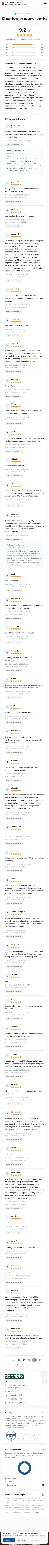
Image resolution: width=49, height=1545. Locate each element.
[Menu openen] (45, 3)
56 (19, 1360)
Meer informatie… (33, 1512)
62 (22, 1365)
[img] (35, 63)
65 (32, 1365)
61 (17, 1365)
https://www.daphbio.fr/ (17, 1403)
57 (24, 1360)
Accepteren (9, 1540)
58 (29, 1360)
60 (40, 1360)
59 (34, 1360)
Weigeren (21, 1540)
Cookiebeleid (34, 1540)
